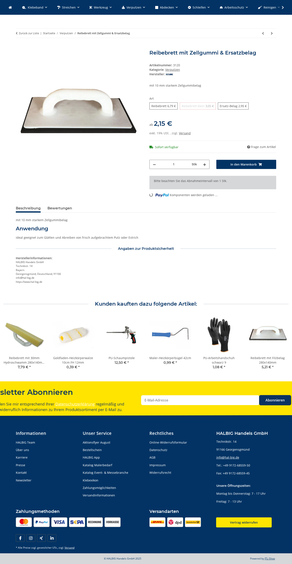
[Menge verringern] (154, 164)
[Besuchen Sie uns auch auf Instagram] (30, 538)
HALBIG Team (25, 442)
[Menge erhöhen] (204, 164)
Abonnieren (275, 400)
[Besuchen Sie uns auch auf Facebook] (20, 538)
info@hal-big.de (227, 457)
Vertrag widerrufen (244, 522)
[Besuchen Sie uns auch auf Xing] (41, 538)
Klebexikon (90, 480)
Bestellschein (92, 450)
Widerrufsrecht (160, 473)
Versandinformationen (99, 495)
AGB (152, 457)
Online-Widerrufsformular (168, 442)
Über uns (22, 450)
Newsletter (23, 480)
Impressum (157, 465)
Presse (20, 465)
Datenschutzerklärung (75, 404)
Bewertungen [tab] (59, 208)
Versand (185, 133)
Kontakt (21, 473)
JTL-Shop (270, 558)
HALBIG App (91, 457)
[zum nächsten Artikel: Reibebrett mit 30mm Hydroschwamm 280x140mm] (271, 33)
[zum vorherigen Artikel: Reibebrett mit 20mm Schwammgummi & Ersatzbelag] (263, 33)
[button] (280, 7)
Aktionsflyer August (96, 442)
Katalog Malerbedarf (97, 465)
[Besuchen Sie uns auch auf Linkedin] (51, 538)
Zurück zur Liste (29, 33)
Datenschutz (158, 450)
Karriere (22, 457)
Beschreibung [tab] (28, 208)
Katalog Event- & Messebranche (105, 473)
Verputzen (172, 70)
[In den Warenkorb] (19, 47)
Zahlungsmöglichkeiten (99, 488)
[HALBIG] (10, 7)
